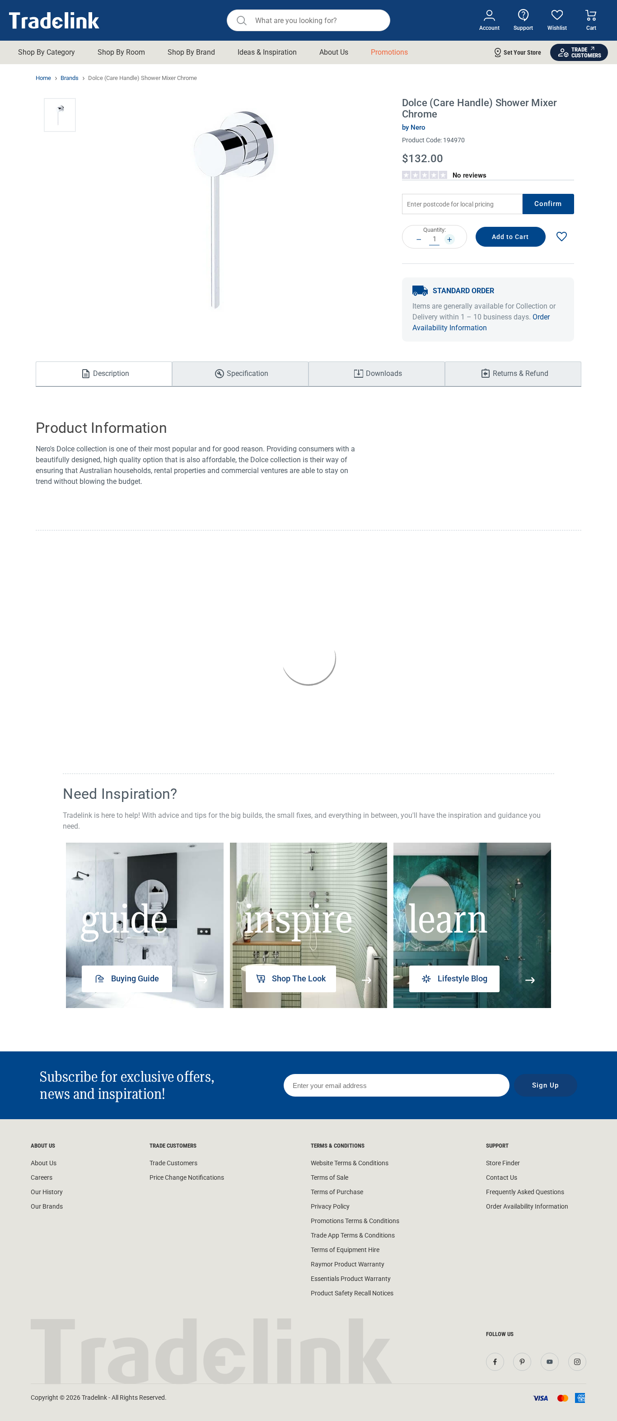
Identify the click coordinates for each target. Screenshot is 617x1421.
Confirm (548, 204)
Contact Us (501, 1177)
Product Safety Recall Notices (352, 1293)
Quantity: (434, 229)
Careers (41, 1177)
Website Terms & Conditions (349, 1163)
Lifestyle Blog (462, 978)
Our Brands (47, 1206)
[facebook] (495, 1362)
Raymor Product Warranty (347, 1264)
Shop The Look (299, 978)
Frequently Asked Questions (525, 1192)
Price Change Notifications (187, 1177)
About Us (43, 1163)
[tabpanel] (144, 925)
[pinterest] (522, 1362)
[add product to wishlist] (561, 237)
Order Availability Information (527, 1206)
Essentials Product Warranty (351, 1278)
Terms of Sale (329, 1177)
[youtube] (550, 1362)
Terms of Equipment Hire (345, 1249)
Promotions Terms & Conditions (355, 1220)
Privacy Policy (330, 1206)
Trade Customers (173, 1163)
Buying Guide (135, 978)
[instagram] (577, 1362)
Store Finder (503, 1163)
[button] (60, 115)
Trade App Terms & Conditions (353, 1235)
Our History (47, 1192)
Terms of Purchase (337, 1192)
